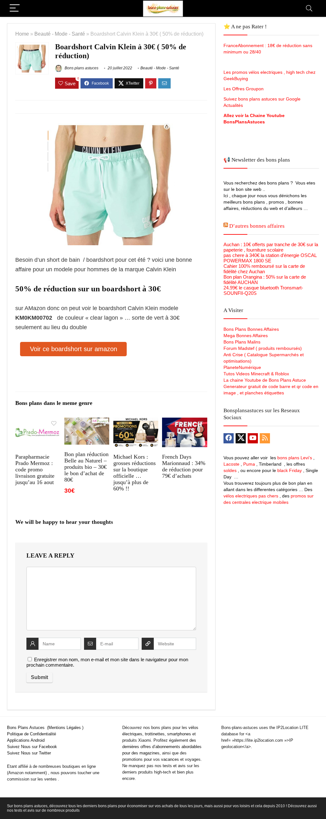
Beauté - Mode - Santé (59, 34)
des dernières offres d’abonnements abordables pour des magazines (162, 746)
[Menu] (14, 8)
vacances (170, 759)
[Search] (309, 8)
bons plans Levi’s (294, 457)
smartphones (179, 734)
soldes (230, 470)
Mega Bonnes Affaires (245, 335)
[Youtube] (253, 438)
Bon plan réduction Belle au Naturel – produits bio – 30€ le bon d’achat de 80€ (86, 467)
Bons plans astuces (81, 68)
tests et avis (174, 765)
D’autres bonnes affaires (257, 226)
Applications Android (26, 740)
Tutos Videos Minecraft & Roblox (256, 373)
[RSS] (265, 438)
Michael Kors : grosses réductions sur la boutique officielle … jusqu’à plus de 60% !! (134, 473)
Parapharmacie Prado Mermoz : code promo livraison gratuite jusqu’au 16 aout (34, 469)
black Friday (289, 470)
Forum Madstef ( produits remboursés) (262, 348)
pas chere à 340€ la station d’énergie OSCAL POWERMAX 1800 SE (269, 258)
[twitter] (241, 438)
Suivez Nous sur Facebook (32, 746)
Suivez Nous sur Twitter (29, 753)
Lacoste (231, 464)
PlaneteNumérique (242, 367)
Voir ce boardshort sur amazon (73, 348)
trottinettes (155, 734)
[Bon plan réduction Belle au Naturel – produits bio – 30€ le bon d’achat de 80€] (86, 422)
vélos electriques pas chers (250, 495)
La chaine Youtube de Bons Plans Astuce (264, 380)
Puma (249, 464)
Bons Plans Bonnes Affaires (251, 329)
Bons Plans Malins (241, 341)
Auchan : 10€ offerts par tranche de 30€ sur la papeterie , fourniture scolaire (270, 247)
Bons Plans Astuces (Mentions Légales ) (45, 727)
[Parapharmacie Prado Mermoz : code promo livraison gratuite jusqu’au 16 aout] (37, 422)
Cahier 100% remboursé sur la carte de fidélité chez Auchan (264, 268)
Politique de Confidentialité (31, 734)
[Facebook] (228, 438)
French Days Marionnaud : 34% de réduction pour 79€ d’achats (183, 466)
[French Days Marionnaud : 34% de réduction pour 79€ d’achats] (184, 422)
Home (22, 34)
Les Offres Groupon (244, 88)
